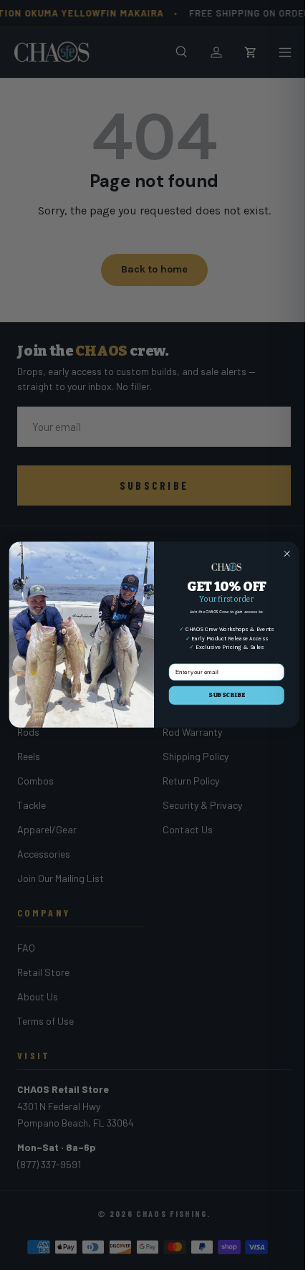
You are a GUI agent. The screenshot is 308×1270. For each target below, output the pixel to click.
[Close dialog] (287, 553)
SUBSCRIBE (226, 695)
